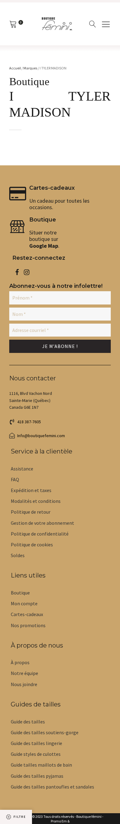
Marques (30, 68)
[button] (25, 421)
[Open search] (92, 24)
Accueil (15, 68)
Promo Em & (60, 821)
